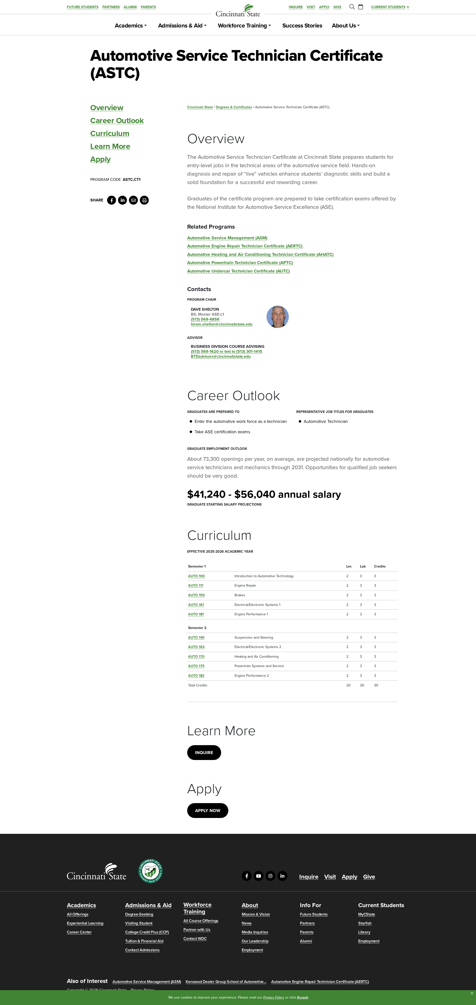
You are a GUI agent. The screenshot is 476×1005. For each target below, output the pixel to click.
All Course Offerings (200, 920)
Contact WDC (195, 938)
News (247, 923)
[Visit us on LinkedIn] (282, 876)
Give (337, 7)
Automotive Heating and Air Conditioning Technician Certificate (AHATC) (260, 254)
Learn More (110, 146)
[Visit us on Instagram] (270, 876)
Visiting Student (138, 923)
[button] (472, 993)
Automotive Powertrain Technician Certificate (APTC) (240, 262)
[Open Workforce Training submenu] (269, 25)
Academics (129, 25)
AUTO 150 (196, 595)
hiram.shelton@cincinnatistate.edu (221, 324)
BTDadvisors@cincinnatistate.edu (221, 356)
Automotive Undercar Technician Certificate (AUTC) (238, 271)
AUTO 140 (196, 637)
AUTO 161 (196, 605)
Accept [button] (302, 997)
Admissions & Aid (180, 25)
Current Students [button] (388, 7)
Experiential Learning (85, 923)
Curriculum (109, 133)
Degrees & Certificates (234, 107)
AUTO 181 (196, 614)
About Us (344, 25)
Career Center (79, 932)
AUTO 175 (196, 666)
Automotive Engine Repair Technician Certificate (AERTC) (244, 246)
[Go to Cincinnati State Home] (96, 871)
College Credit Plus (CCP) (147, 932)
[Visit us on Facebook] (247, 876)
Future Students (82, 7)
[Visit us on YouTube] (259, 876)
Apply (324, 7)
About (250, 905)
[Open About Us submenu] (358, 25)
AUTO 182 (196, 676)
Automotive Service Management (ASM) (227, 238)
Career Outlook (117, 120)
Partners (111, 7)
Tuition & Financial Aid (144, 941)
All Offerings (78, 914)
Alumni (130, 7)
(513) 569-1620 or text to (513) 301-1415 (226, 351)
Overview (106, 107)
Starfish (365, 923)
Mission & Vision (256, 914)
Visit (311, 7)
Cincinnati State (200, 107)
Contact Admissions (142, 950)
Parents (148, 7)
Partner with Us (196, 929)
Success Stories (302, 25)
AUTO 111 (195, 585)
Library (364, 932)
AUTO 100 (196, 576)
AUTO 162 (196, 647)
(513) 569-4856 (205, 319)
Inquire (296, 7)
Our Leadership (255, 941)
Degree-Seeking (139, 914)
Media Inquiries (255, 932)
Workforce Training (242, 25)
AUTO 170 (196, 656)
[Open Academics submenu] (145, 25)
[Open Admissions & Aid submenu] (205, 25)
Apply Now (207, 810)
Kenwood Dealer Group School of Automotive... (226, 981)
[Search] (351, 7)
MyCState (366, 914)
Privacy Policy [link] (273, 997)
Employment (252, 950)
